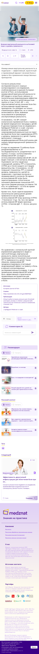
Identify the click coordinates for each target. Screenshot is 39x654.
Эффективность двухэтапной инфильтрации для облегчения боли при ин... (19, 479)
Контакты (8, 529)
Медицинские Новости (9, 50)
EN (20, 3)
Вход (30, 3)
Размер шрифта (23, 55)
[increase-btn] (32, 55)
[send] (32, 332)
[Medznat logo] (5, 3)
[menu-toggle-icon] (36, 2)
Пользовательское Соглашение (15, 535)
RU (23, 3)
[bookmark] (8, 56)
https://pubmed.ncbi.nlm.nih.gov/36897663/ (17, 294)
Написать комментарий (13, 332)
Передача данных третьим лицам (15, 538)
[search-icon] (16, 3)
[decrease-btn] (36, 55)
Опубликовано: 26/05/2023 (26, 39)
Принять (34, 647)
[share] (3, 56)
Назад (8, 319)
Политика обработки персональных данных (18, 532)
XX (3, 448)
